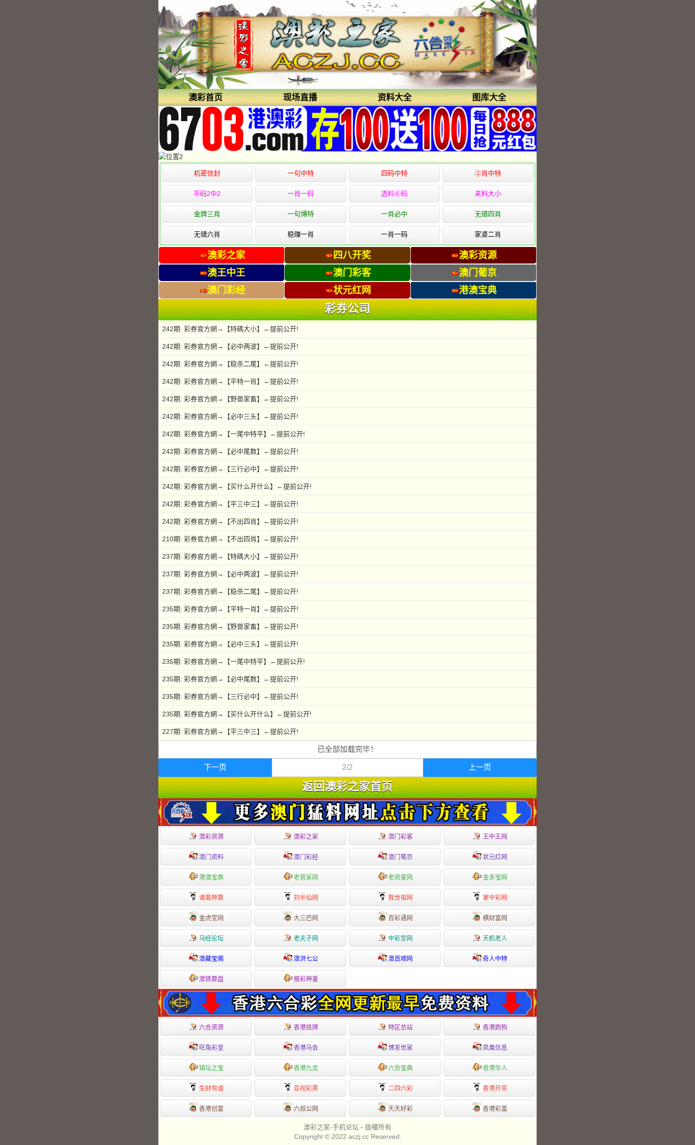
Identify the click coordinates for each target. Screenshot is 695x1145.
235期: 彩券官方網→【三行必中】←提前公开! (230, 696)
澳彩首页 (206, 97)
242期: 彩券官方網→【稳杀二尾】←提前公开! (230, 364)
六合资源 (211, 1026)
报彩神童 (306, 978)
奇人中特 (495, 958)
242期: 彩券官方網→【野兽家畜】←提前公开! (230, 399)
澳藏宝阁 (211, 958)
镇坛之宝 (211, 1067)
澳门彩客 (400, 836)
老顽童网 (400, 877)
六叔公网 (306, 1108)
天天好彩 (400, 1108)
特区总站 (400, 1026)
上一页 (480, 767)
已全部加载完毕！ (347, 749)
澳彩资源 (211, 836)
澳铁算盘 (211, 978)
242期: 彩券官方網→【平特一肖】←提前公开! (230, 381)
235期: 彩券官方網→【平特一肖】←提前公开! (230, 609)
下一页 (215, 767)
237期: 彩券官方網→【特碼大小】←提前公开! (230, 556)
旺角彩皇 (211, 1047)
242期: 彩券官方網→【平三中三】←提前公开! (230, 504)
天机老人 (495, 938)
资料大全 (395, 97)
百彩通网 (400, 917)
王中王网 (495, 836)
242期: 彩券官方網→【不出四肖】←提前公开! (230, 521)
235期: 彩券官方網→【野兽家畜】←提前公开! (230, 626)
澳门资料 (211, 856)
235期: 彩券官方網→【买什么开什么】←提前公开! (237, 714)
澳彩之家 (306, 836)
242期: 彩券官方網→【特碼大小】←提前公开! (230, 329)
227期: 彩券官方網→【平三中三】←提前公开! (230, 731)
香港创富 (211, 1108)
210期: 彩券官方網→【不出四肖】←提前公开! (230, 539)
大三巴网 (306, 917)
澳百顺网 (400, 958)
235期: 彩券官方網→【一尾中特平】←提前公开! (233, 661)
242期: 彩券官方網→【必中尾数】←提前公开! (230, 451)
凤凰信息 (495, 1047)
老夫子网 (306, 938)
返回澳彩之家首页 (347, 786)
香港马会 (306, 1047)
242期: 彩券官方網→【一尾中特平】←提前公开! (233, 434)
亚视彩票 (306, 1088)
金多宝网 (495, 877)
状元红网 (495, 856)
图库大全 (489, 97)
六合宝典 (400, 1067)
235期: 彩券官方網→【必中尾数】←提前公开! (230, 679)
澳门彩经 (306, 856)
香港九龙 (306, 1067)
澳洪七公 (306, 958)
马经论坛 (211, 938)
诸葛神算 (211, 897)
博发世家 (400, 1047)
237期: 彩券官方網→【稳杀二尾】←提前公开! (230, 591)
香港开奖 (495, 1088)
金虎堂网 (211, 917)
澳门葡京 (400, 856)
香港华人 (495, 1067)
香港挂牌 (306, 1026)
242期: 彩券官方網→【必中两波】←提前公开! (230, 346)
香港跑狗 (495, 1026)
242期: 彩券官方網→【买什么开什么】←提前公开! (237, 486)
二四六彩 (400, 1088)
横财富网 (495, 917)
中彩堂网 (400, 938)
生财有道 (211, 1088)
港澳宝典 (211, 877)
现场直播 (300, 97)
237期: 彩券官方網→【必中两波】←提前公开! (230, 574)
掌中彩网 (495, 897)
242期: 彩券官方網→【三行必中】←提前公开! (230, 469)
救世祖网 (400, 897)
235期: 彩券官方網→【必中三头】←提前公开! (230, 644)
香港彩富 (495, 1108)
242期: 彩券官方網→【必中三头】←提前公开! (230, 416)
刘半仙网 (306, 897)
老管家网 (306, 877)
